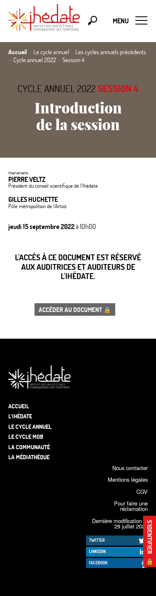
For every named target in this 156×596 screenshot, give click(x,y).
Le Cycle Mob (25, 436)
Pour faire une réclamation (131, 506)
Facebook (98, 563)
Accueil (18, 406)
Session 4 (118, 88)
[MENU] (141, 21)
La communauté (29, 447)
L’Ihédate (20, 416)
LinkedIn (97, 551)
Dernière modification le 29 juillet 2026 (120, 523)
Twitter (97, 540)
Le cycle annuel (30, 426)
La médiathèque (29, 457)
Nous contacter (130, 468)
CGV (142, 491)
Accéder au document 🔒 (75, 309)
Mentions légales (128, 479)
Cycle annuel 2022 (56, 88)
